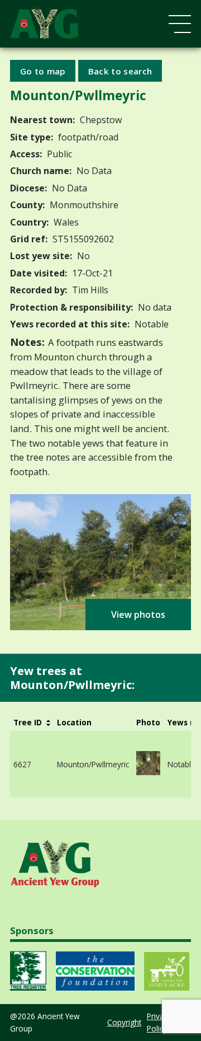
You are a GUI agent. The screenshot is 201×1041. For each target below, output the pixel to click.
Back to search (120, 70)
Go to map (43, 70)
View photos (138, 614)
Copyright (124, 1022)
